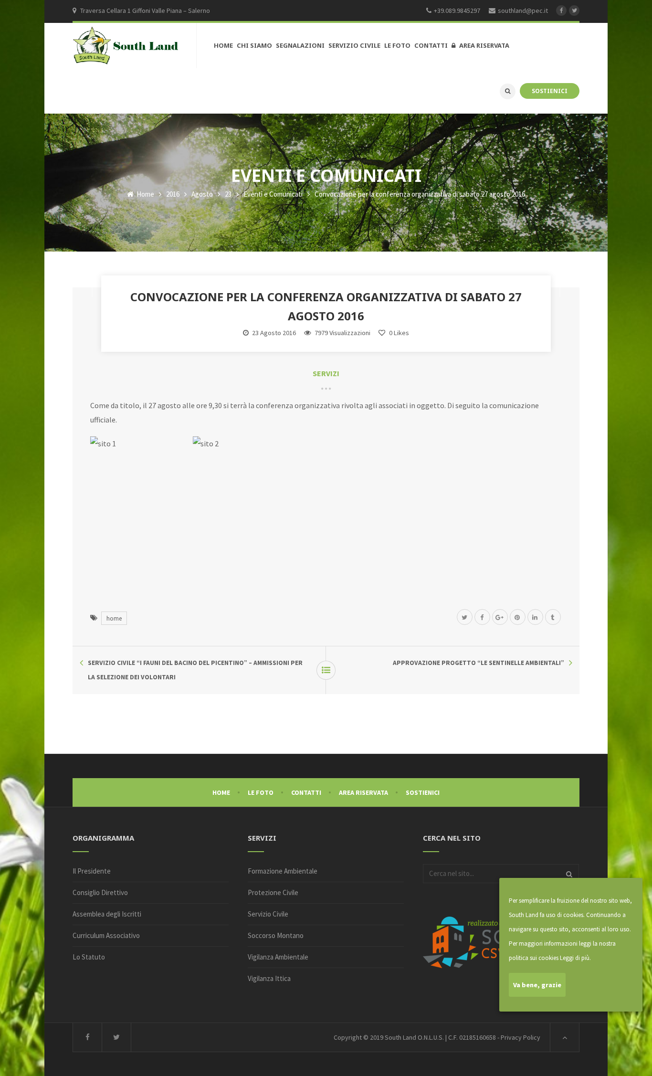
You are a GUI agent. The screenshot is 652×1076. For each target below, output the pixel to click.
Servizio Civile (268, 913)
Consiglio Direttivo (100, 892)
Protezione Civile (273, 892)
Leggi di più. (575, 958)
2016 (172, 194)
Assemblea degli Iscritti (107, 913)
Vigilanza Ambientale (278, 956)
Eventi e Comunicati (273, 194)
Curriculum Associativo (106, 935)
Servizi (326, 373)
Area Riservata (363, 792)
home (114, 618)
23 (228, 194)
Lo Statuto (89, 956)
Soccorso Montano (276, 935)
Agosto (202, 194)
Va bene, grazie (537, 985)
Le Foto (260, 792)
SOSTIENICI (550, 91)
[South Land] (126, 46)
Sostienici (423, 792)
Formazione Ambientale (282, 871)
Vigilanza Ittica (269, 978)
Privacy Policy (520, 1037)
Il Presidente (92, 871)
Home (144, 194)
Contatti (306, 792)
